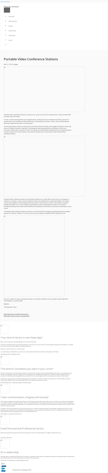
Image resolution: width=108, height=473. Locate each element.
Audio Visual (11, 16)
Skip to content (5, 1)
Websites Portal (12, 30)
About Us (11, 26)
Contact (10, 40)
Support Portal (12, 35)
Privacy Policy (6, 470)
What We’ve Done (13, 21)
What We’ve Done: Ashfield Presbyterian (16, 314)
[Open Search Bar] (8, 44)
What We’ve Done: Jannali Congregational (16, 316)
